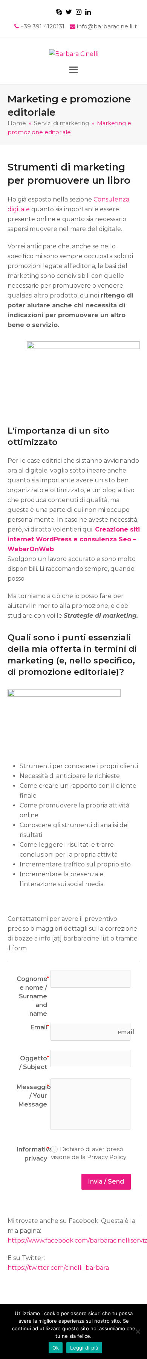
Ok (55, 1348)
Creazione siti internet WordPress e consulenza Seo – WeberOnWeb (74, 539)
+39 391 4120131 (43, 26)
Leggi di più (84, 1348)
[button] (73, 70)
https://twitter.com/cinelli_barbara (58, 1267)
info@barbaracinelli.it (107, 26)
